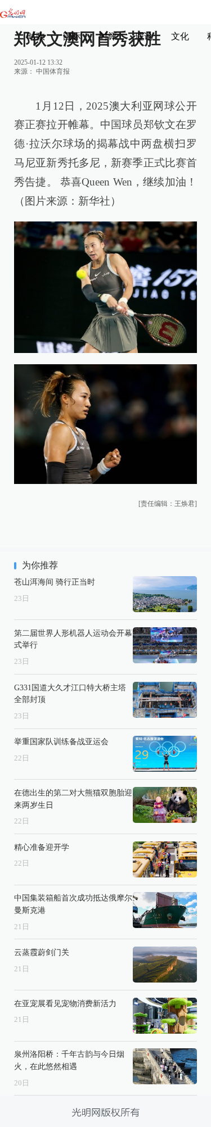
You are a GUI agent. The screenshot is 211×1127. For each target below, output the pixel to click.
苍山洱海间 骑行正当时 (54, 581)
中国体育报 (53, 71)
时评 (108, 36)
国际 (72, 36)
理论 (144, 36)
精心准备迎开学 (41, 847)
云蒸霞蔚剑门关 (41, 952)
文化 (180, 36)
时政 (36, 36)
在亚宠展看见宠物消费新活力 (65, 1003)
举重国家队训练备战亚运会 (61, 741)
